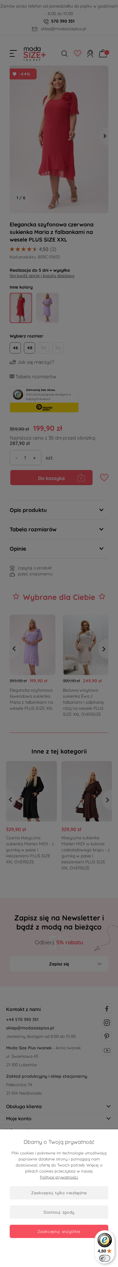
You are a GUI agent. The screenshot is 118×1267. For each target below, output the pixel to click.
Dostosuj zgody (59, 1212)
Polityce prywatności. (59, 1177)
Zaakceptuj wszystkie (59, 1231)
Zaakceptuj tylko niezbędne (59, 1192)
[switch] (104, 1258)
